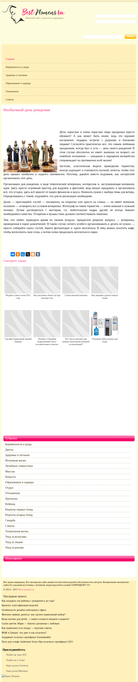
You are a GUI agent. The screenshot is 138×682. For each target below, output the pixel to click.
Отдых (9, 487)
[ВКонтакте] (13, 254)
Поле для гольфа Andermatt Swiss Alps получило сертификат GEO (37, 641)
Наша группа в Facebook (17, 665)
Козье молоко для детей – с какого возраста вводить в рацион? (35, 619)
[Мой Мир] (23, 254)
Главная (10, 59)
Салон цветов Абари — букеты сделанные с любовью (30, 623)
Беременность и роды (17, 67)
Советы (10, 99)
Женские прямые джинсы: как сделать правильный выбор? (33, 614)
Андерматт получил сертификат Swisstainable (26, 637)
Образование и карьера (18, 83)
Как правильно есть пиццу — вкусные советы (27, 628)
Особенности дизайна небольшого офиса (24, 610)
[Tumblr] (38, 254)
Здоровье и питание (16, 75)
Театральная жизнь (16, 531)
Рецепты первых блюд (19, 509)
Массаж (10, 471)
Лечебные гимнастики (19, 465)
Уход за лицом (14, 542)
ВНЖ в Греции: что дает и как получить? (24, 632)
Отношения (12, 91)
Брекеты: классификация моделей (20, 605)
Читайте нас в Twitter (15, 660)
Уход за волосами (15, 536)
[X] (28, 254)
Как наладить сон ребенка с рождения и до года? (28, 600)
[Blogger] (33, 254)
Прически (11, 498)
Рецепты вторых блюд (19, 514)
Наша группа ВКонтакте (17, 671)
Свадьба (10, 520)
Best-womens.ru (26, 589)
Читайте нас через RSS (16, 655)
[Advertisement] (69, 122)
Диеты (9, 449)
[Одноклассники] (18, 254)
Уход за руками (14, 547)
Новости (10, 476)
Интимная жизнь (15, 460)
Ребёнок (10, 504)
